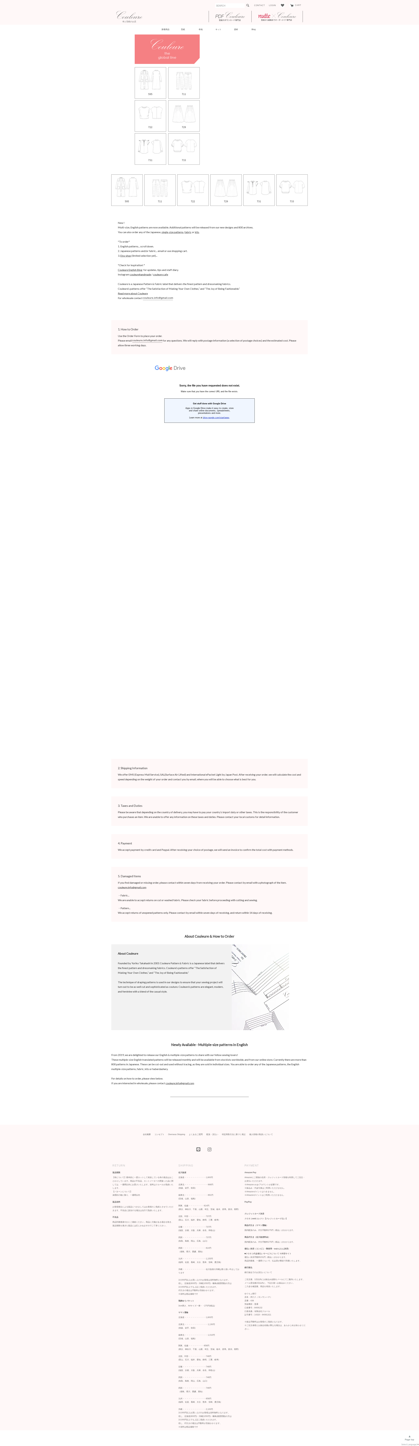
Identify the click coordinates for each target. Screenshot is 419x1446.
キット (218, 29)
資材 (236, 29)
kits (197, 232)
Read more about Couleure (133, 293)
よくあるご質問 (196, 1134)
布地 (201, 29)
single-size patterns (172, 232)
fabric (187, 232)
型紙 (183, 29)
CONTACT (259, 5)
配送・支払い (212, 1134)
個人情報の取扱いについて (261, 1134)
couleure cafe (160, 274)
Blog (254, 29)
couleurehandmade (140, 274)
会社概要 (147, 1134)
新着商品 (165, 29)
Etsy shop (125, 255)
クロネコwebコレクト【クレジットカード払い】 (266, 1218)
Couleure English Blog (130, 269)
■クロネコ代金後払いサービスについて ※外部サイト (268, 1253)
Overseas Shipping (176, 1134)
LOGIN (272, 5)
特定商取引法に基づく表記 (234, 1134)
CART (298, 5)
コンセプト (159, 1134)
